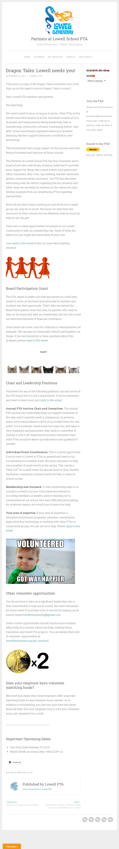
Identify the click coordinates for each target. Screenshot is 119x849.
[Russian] (108, 70)
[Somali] (87, 76)
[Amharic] (87, 70)
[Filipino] (99, 70)
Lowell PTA (36, 76)
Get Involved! (55, 57)
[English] (96, 70)
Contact (70, 57)
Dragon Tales (25, 772)
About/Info (85, 57)
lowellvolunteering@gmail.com (41, 614)
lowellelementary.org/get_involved (27, 640)
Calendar (39, 57)
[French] (102, 70)
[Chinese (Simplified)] (93, 70)
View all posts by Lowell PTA (37, 789)
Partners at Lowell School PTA (59, 38)
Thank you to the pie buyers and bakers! (22, 803)
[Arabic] (90, 70)
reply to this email (22, 243)
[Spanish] (90, 76)
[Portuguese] (105, 70)
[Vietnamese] (93, 76)
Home (27, 57)
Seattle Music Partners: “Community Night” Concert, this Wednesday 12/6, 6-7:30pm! (63, 805)
